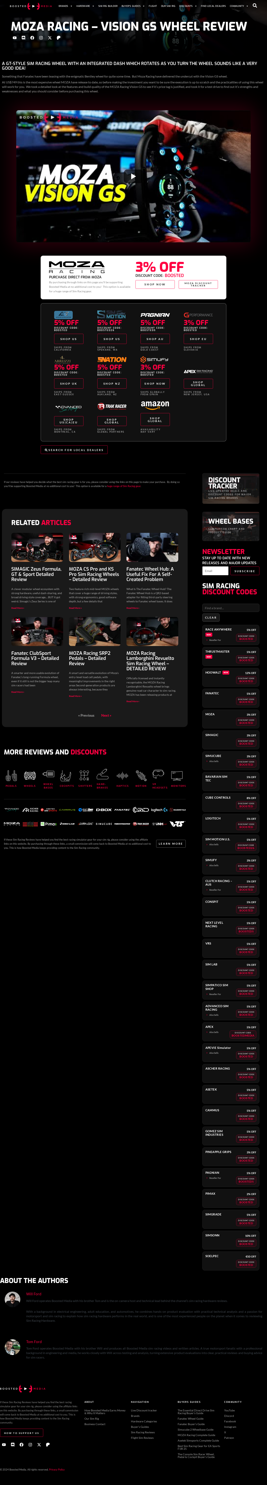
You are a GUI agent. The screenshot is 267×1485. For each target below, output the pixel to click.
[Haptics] (122, 776)
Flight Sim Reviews (142, 1437)
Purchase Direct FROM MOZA (75, 277)
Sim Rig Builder (108, 6)
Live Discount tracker (144, 1410)
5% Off (66, 322)
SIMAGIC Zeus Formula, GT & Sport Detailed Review (36, 574)
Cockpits (67, 786)
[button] (246, 638)
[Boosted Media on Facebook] (32, 38)
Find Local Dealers (213, 6)
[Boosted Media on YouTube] (15, 38)
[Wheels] (30, 776)
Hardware (83, 6)
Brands (63, 6)
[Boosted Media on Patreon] (59, 38)
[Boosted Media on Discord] (23, 38)
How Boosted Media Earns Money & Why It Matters (104, 1412)
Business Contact (94, 1424)
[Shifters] (84, 776)
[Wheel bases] (48, 774)
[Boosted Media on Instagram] (41, 38)
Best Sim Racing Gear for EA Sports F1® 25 (199, 1447)
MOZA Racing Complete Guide (196, 1435)
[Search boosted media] (255, 5)
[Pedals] (11, 776)
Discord (229, 1415)
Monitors (178, 786)
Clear (211, 617)
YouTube (229, 1410)
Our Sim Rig (168, 6)
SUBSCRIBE (245, 571)
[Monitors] (177, 776)
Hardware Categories (144, 1421)
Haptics (122, 786)
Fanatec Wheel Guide (190, 1418)
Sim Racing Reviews (143, 1432)
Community (237, 6)
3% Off (196, 322)
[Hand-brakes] (102, 774)
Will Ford (33, 1294)
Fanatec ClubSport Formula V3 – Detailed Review (35, 658)
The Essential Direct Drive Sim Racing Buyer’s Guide (196, 1412)
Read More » (17, 607)
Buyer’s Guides (131, 6)
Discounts (186, 6)
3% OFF (159, 267)
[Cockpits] (66, 776)
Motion (141, 786)
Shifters (85, 786)
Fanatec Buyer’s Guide (191, 1424)
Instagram (230, 1426)
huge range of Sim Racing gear (73, 291)
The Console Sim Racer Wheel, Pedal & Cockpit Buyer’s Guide (196, 1456)
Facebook (230, 1421)
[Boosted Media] (31, 6)
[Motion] (141, 776)
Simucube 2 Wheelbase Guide (195, 1429)
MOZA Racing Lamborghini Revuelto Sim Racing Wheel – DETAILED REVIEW (150, 661)
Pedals (11, 786)
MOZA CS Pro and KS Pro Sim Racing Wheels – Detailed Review (94, 574)
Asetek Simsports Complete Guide (198, 1440)
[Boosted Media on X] (50, 38)
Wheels (30, 786)
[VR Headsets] (158, 774)
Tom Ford (34, 1341)
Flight (153, 6)
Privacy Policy (57, 1469)
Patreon (229, 1437)
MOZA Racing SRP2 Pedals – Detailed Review (89, 658)
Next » (106, 715)
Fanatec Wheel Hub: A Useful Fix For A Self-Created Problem (150, 574)
